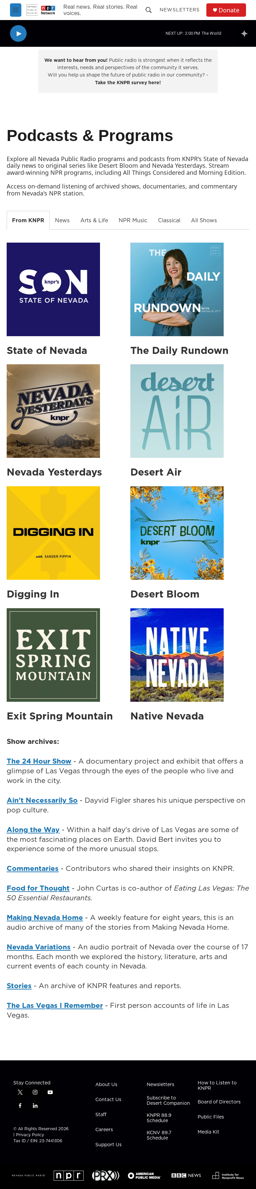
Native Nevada (167, 716)
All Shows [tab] (204, 220)
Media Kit (208, 1132)
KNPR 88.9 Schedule (159, 1118)
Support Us (108, 1145)
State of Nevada (47, 350)
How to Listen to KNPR (217, 1085)
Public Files (211, 1117)
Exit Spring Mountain (60, 716)
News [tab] (62, 220)
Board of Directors (219, 1102)
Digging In (33, 594)
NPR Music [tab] (133, 220)
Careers (104, 1130)
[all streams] (246, 33)
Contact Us (108, 1099)
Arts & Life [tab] (94, 220)
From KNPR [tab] (28, 220)
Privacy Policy (30, 1135)
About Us (106, 1084)
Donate (229, 10)
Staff (100, 1114)
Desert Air (156, 472)
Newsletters (180, 9)
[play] (18, 33)
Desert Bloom (165, 594)
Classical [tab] (169, 220)
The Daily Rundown (179, 350)
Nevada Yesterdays (54, 472)
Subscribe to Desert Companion (168, 1100)
